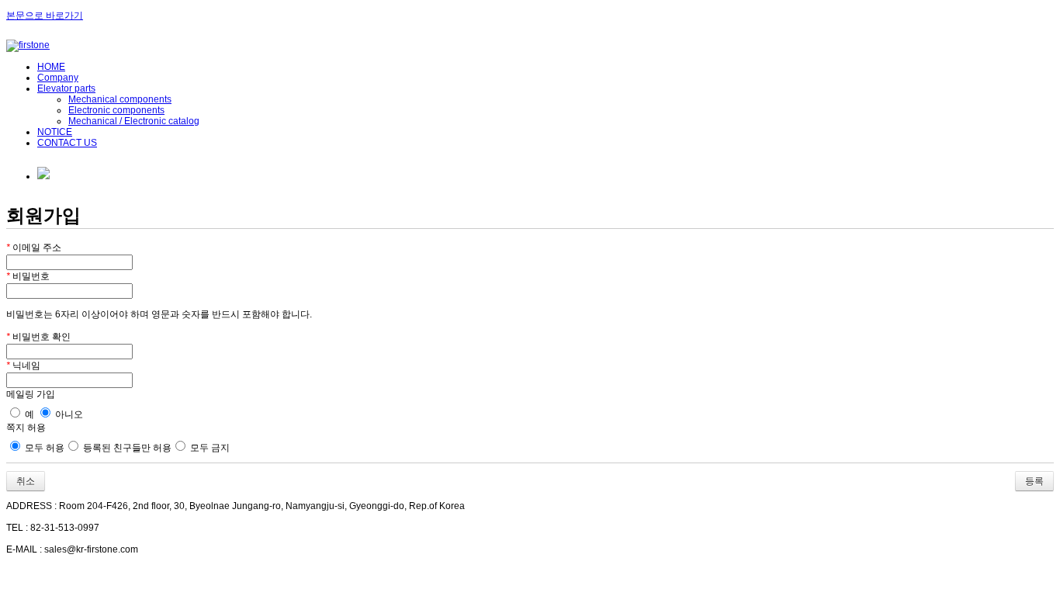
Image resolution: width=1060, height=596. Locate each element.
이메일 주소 (33, 247)
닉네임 (23, 365)
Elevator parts (66, 88)
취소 (25, 481)
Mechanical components (119, 99)
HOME (51, 66)
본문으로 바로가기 (44, 15)
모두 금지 (209, 447)
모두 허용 (43, 447)
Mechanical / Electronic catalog (133, 121)
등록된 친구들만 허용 (126, 447)
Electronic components (116, 110)
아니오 (68, 414)
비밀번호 (28, 276)
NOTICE (54, 131)
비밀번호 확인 (38, 336)
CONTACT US (67, 142)
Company (57, 77)
